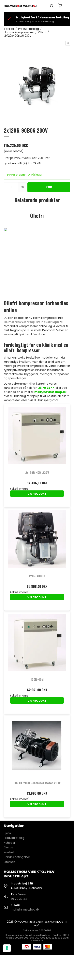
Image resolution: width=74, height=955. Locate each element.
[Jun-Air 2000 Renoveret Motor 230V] (37, 747)
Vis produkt (37, 494)
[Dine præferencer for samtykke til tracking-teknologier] (7, 948)
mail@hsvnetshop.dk (25, 910)
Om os (8, 847)
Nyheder (9, 843)
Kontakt (9, 852)
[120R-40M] (37, 644)
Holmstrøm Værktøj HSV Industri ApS (31, 322)
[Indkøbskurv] (60, 6)
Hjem (7, 833)
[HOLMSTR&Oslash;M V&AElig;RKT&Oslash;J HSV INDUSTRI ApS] (20, 6)
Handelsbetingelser (17, 857)
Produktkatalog (14, 838)
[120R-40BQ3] (37, 540)
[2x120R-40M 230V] (37, 437)
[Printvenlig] (68, 43)
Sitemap (9, 862)
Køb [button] (49, 187)
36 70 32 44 (19, 899)
